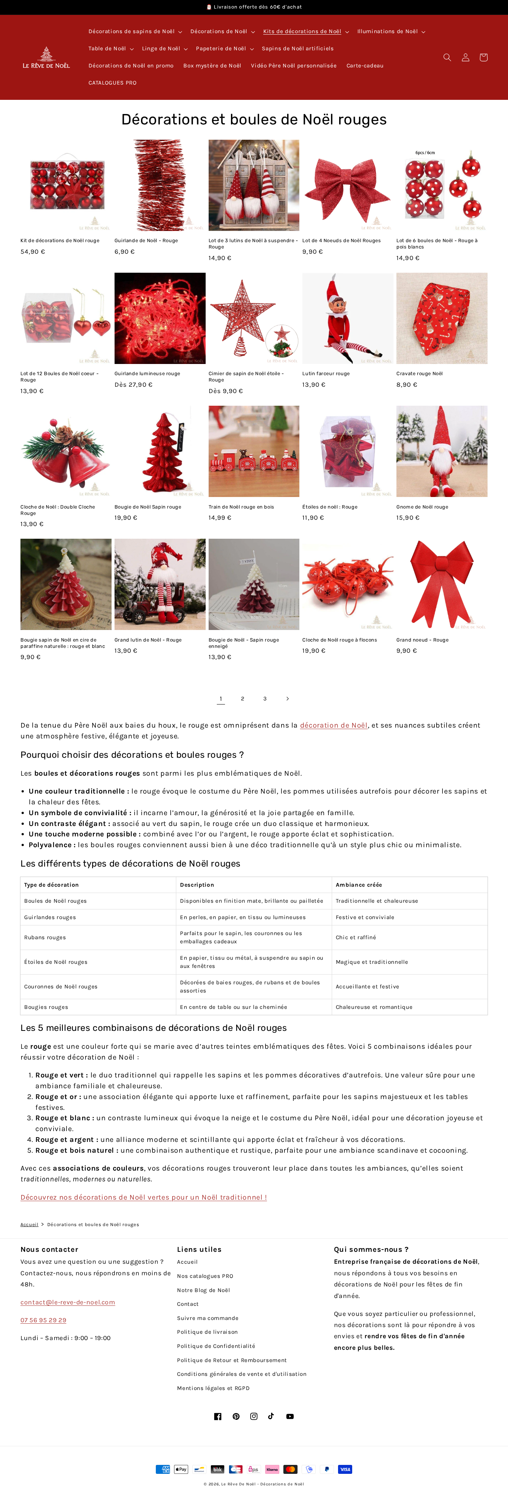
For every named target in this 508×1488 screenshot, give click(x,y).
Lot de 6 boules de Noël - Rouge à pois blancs (437, 244)
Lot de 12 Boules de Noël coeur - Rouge (59, 377)
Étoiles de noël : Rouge (329, 507)
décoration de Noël (334, 725)
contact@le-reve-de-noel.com (67, 1302)
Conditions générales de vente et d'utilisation (241, 1374)
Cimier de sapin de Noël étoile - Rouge (246, 377)
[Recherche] (447, 57)
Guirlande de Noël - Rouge (146, 240)
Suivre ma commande (207, 1318)
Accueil (29, 1224)
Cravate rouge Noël (419, 373)
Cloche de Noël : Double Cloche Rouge (57, 510)
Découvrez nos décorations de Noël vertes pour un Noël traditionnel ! (143, 1197)
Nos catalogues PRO (205, 1276)
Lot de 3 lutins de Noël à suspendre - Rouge (253, 244)
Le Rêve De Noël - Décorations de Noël (262, 1484)
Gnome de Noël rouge (422, 507)
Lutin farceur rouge (326, 373)
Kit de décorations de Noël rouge (59, 240)
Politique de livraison (207, 1332)
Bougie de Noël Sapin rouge (148, 507)
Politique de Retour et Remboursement (232, 1360)
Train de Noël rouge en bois (241, 507)
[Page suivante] (287, 698)
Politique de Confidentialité (216, 1346)
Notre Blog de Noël (203, 1290)
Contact (188, 1304)
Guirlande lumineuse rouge (147, 373)
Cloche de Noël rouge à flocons (339, 640)
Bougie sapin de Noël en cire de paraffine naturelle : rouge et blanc (62, 643)
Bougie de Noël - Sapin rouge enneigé (244, 643)
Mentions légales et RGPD (213, 1388)
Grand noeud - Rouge (422, 640)
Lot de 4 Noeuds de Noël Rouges (341, 240)
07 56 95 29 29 (43, 1320)
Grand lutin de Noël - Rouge (148, 640)
